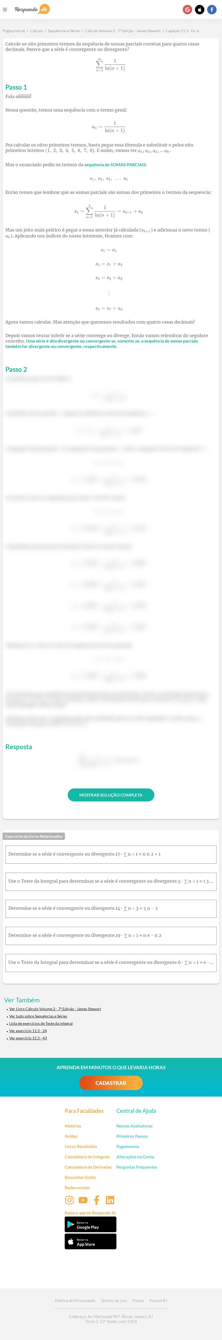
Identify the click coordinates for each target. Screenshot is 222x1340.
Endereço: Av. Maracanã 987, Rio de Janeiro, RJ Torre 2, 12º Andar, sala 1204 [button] (111, 1319)
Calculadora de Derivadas (88, 1167)
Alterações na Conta (135, 1156)
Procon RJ (158, 1300)
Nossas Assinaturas (134, 1125)
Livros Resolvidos (81, 1146)
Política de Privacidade (75, 1300)
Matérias (73, 1125)
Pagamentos (127, 1146)
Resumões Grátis (80, 1177)
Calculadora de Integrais (87, 1156)
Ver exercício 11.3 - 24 (28, 1030)
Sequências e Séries (64, 30)
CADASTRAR (111, 1083)
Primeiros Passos (132, 1136)
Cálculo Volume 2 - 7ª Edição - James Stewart (123, 30)
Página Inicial (14, 30)
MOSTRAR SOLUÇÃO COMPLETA (110, 795)
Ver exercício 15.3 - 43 (28, 1038)
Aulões (71, 1136)
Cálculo (36, 30)
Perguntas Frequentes (136, 1167)
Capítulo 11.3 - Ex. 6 (182, 30)
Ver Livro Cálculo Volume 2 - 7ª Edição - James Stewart (55, 1008)
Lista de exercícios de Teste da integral (41, 1023)
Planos (138, 1300)
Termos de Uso (114, 1300)
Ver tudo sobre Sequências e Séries (38, 1016)
